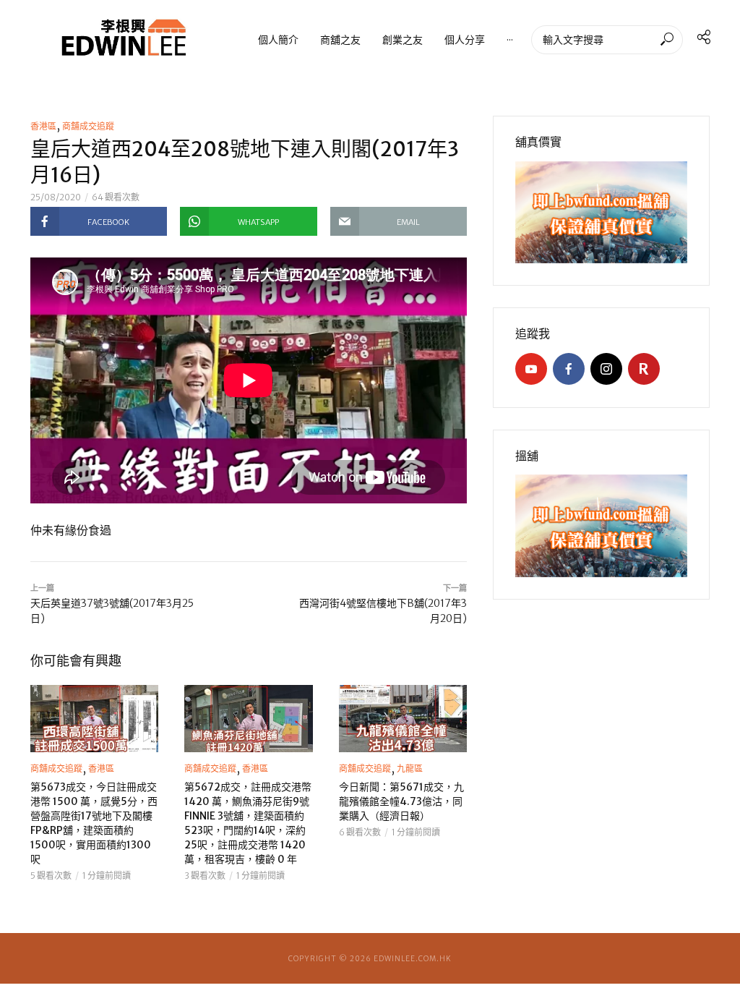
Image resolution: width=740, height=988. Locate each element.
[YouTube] (531, 369)
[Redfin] (644, 369)
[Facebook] (569, 369)
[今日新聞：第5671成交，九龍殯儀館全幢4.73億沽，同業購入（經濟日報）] (403, 718)
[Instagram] (606, 369)
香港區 (43, 126)
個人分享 (464, 39)
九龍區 (410, 768)
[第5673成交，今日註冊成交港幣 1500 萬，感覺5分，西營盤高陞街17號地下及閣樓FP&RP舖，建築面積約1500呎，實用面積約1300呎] (94, 718)
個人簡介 (278, 39)
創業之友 (402, 39)
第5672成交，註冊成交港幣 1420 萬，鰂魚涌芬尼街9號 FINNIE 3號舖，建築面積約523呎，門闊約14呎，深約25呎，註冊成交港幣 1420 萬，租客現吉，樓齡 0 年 (247, 823)
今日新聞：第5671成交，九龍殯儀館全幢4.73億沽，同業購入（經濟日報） (401, 801)
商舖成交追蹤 (88, 126)
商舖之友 (340, 39)
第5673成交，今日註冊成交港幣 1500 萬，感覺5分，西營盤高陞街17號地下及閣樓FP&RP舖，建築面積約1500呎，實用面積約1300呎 (94, 823)
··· (510, 39)
